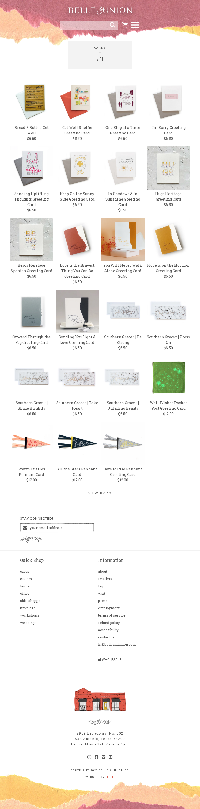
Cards (100, 47)
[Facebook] (96, 757)
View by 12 (100, 493)
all (100, 59)
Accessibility (108, 630)
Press (103, 600)
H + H (110, 777)
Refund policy (109, 622)
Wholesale (111, 659)
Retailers (105, 579)
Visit (101, 593)
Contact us (106, 637)
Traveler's (28, 608)
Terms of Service (112, 615)
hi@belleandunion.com (117, 644)
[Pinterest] (111, 757)
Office (24, 593)
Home (25, 586)
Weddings (28, 622)
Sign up (30, 540)
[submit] (113, 25)
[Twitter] (103, 757)
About (102, 571)
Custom (26, 579)
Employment (109, 608)
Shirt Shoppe (30, 600)
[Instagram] (89, 757)
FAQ (100, 586)
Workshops (29, 615)
